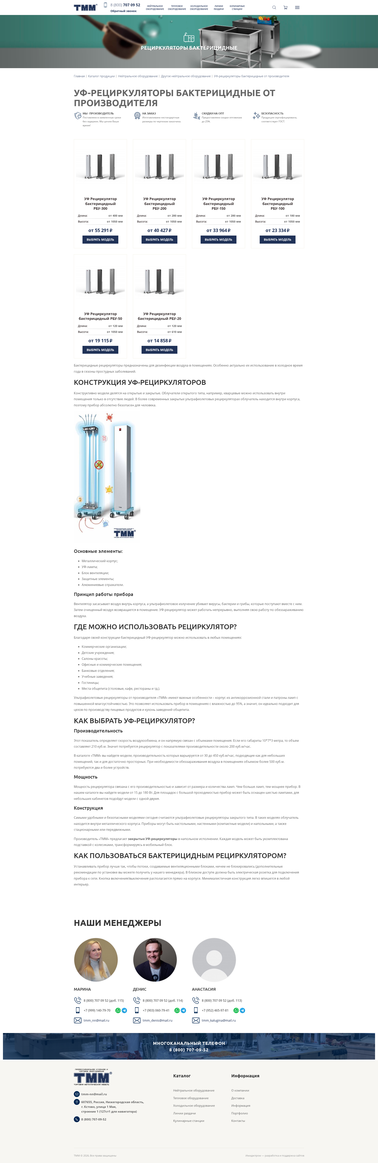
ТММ (85, 7)
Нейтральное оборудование (155, 7)
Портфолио (239, 1113)
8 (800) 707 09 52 (96, 1000)
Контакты (238, 1121)
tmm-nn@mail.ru (94, 1094)
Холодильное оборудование (199, 7)
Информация (240, 1105)
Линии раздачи (219, 7)
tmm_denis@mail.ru (157, 1020)
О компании (240, 1090)
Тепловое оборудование (177, 7)
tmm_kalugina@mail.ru (219, 1020)
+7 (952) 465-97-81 (215, 1010)
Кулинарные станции (237, 7)
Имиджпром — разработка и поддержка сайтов (275, 1155)
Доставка (237, 1098)
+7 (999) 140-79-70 (97, 1010)
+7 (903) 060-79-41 (156, 1010)
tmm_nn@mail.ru (96, 1020)
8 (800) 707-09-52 (93, 1119)
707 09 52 (125, 7)
